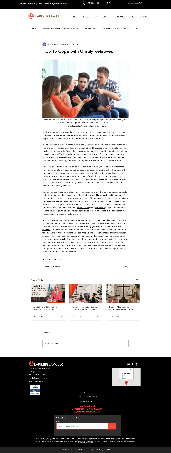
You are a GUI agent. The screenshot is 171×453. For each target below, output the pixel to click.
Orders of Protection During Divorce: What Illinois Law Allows (84, 308)
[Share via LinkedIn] (55, 259)
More (126, 28)
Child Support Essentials (110, 28)
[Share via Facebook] (43, 259)
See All (137, 280)
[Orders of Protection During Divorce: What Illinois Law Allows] (85, 293)
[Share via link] (61, 259)
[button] (137, 28)
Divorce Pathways (89, 28)
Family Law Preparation (51, 28)
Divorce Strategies (71, 28)
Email (58, 421)
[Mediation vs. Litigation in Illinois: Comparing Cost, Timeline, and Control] (48, 293)
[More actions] (127, 44)
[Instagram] (137, 364)
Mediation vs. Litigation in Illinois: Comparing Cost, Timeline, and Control (45, 308)
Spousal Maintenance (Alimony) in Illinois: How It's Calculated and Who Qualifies (122, 308)
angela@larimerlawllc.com (86, 411)
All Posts (34, 28)
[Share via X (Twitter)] (49, 259)
